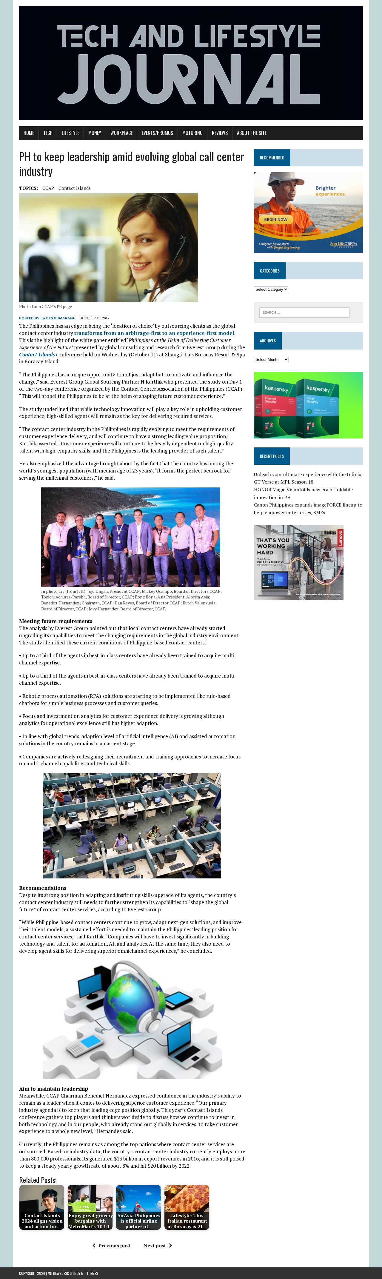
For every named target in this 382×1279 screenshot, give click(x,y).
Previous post (114, 1245)
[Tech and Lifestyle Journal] (191, 63)
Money (94, 132)
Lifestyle (70, 132)
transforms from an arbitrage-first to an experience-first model (154, 333)
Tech (48, 132)
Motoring (192, 132)
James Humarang (58, 318)
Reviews (220, 132)
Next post (155, 1245)
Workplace (121, 132)
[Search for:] (304, 312)
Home (29, 132)
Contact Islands (74, 188)
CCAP (48, 188)
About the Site (252, 132)
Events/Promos (157, 132)
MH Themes (89, 1273)
